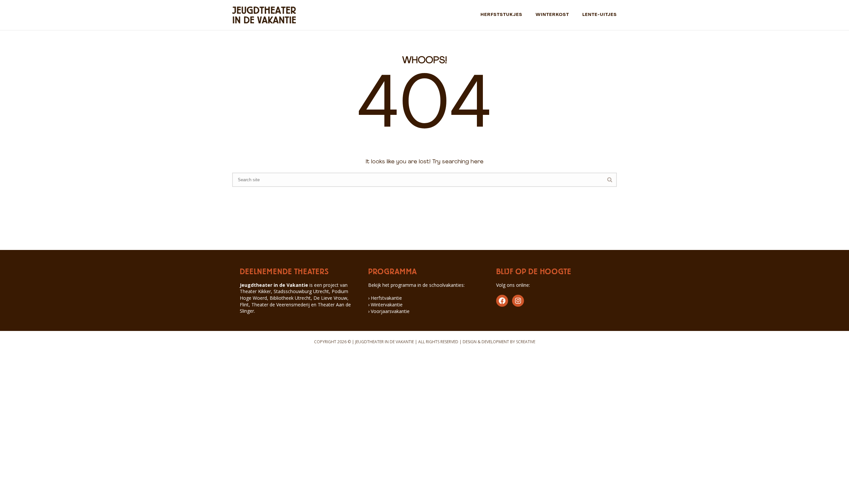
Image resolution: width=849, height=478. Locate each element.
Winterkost (552, 15)
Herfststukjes (501, 15)
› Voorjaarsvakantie (389, 311)
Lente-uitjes (599, 15)
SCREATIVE (525, 342)
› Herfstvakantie (385, 298)
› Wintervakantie (385, 304)
